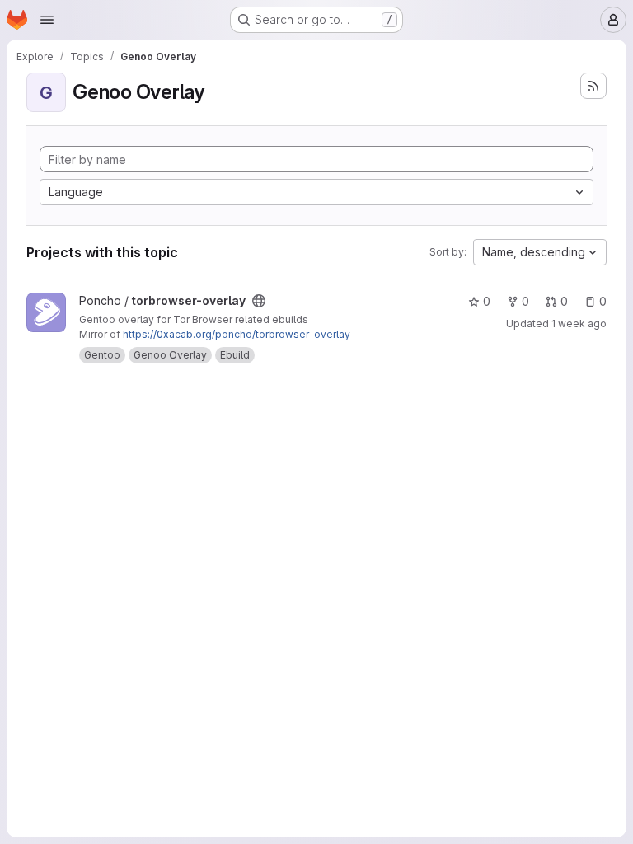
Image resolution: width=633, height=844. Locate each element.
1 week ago (579, 323)
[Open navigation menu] (47, 20)
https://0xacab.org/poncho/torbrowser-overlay (236, 334)
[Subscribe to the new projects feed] (593, 86)
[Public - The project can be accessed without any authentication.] (258, 300)
